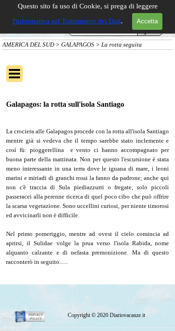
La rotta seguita (121, 44)
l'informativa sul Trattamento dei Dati (67, 21)
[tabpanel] (87, 197)
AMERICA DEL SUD (28, 44)
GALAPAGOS (77, 44)
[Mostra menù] (14, 73)
